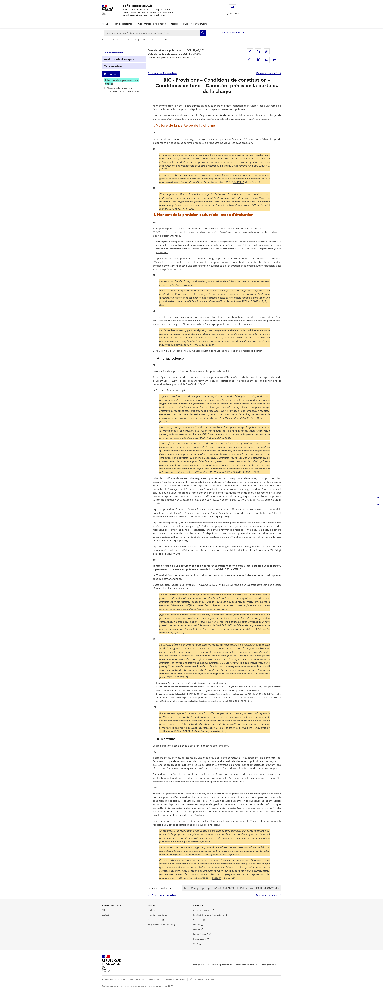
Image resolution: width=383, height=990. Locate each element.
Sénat (195, 943)
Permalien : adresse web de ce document (267, 51)
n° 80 (242, 781)
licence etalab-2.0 (162, 986)
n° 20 (176, 553)
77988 (248, 500)
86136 (225, 585)
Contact (105, 915)
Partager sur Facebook (250, 60)
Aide (104, 910)
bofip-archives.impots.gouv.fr (160, 924)
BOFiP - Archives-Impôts (195, 23)
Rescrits (174, 23)
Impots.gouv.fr (199, 939)
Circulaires (197, 919)
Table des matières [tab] (113, 52)
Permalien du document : (162, 888)
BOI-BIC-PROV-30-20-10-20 (239, 701)
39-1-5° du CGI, (161, 232)
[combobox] (152, 33)
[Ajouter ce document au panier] (258, 51)
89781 (254, 301)
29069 (180, 677)
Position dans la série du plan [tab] (119, 59)
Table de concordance (157, 915)
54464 (237, 182)
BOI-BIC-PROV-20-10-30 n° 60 (248, 686)
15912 (215, 878)
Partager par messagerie (275, 60)
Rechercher (203, 33)
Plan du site (154, 979)
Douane (196, 924)
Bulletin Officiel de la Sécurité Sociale (209, 915)
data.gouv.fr (267, 964)
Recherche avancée (232, 32)
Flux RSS (151, 910)
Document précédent (164, 73)
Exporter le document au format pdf (250, 51)
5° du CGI (232, 569)
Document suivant (267, 73)
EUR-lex (196, 929)
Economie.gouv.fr (200, 934)
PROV (143, 39)
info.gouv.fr (199, 964)
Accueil (105, 23)
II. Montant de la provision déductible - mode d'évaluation (122, 89)
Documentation (154, 919)
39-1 (220, 569)
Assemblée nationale (202, 910)
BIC (135, 39)
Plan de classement (123, 23)
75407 (237, 472)
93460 (166, 540)
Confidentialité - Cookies (175, 979)
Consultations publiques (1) (152, 23)
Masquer (112, 74)
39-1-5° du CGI (194, 384)
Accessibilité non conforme (114, 979)
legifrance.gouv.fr (245, 964)
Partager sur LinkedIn (267, 60)
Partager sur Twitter (258, 60)
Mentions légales (137, 979)
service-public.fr (221, 964)
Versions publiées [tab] (113, 66)
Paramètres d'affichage (203, 979)
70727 (186, 731)
